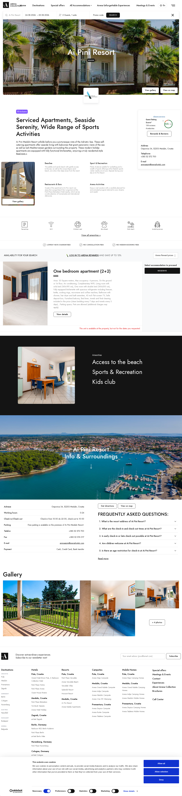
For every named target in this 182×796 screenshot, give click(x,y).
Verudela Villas (67, 685)
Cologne (4, 700)
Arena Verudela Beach (70, 682)
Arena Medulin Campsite (101, 695)
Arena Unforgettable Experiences (113, 5)
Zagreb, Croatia (38, 715)
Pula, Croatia (37, 674)
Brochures (157, 691)
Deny (161, 780)
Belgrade (4, 729)
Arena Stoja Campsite (100, 678)
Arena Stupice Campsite (101, 708)
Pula (2, 676)
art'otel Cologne (37, 755)
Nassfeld (4, 712)
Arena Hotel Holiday (38, 709)
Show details (129, 791)
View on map (169, 90)
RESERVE (162, 271)
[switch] (71, 791)
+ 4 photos (157, 622)
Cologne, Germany (40, 751)
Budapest (4, 721)
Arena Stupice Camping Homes (134, 707)
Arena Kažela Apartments (71, 706)
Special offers (58, 5)
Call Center (158, 699)
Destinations (38, 5)
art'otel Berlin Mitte (38, 736)
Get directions (107, 506)
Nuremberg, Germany (41, 741)
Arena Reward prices (164, 255)
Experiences (158, 682)
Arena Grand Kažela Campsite (103, 687)
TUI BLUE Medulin (38, 706)
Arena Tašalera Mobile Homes (133, 711)
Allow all (161, 763)
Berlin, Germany (38, 724)
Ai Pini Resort (67, 703)
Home (23, 5)
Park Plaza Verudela (69, 678)
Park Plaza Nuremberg (39, 745)
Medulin (4, 680)
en (164, 5)
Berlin (3, 696)
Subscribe (173, 656)
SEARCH (113, 15)
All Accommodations (80, 5)
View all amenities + (91, 235)
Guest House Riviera (39, 692)
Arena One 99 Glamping (101, 699)
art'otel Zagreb (36, 719)
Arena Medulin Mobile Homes (133, 698)
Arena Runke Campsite (100, 712)
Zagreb (4, 688)
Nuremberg (5, 704)
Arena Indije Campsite (100, 691)
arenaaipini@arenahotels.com (153, 164)
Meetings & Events (145, 5)
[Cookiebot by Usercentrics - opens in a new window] (16, 791)
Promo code (98, 15)
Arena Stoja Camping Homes (133, 678)
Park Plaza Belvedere (39, 702)
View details (62, 314)
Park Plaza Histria (38, 685)
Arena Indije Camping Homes (133, 694)
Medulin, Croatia (39, 698)
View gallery (150, 90)
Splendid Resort (67, 689)
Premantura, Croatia (101, 704)
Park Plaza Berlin (37, 732)
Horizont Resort (67, 693)
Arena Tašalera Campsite (101, 716)
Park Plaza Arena (37, 688)
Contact (156, 678)
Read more (103, 558)
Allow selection (161, 772)
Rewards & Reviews (159, 133)
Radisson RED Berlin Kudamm (42, 728)
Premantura (5, 684)
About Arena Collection (164, 687)
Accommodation (91, 44)
